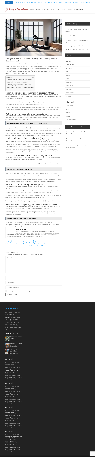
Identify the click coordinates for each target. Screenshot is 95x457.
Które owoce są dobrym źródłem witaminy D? (77, 49)
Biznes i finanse (35, 9)
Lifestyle (68, 75)
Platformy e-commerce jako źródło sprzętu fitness (19, 81)
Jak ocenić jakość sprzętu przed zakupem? (17, 86)
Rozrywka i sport (67, 9)
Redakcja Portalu (20, 63)
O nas (67, 109)
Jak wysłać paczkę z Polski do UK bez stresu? (77, 46)
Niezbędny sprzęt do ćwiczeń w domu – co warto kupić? (21, 240)
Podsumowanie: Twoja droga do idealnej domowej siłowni (21, 87)
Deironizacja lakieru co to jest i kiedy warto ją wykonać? (28, 2)
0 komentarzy (49, 63)
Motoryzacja (69, 82)
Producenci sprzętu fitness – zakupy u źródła (18, 82)
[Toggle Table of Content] (32, 77)
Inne (52, 9)
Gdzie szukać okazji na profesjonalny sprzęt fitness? (19, 84)
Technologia (69, 89)
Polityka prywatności (71, 119)
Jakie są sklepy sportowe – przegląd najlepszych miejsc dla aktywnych (25, 242)
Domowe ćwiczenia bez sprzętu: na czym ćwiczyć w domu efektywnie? (25, 245)
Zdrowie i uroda (78, 9)
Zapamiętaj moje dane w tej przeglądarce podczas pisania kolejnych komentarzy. (28, 291)
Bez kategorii (69, 61)
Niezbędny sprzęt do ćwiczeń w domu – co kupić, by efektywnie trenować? (26, 244)
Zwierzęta (68, 96)
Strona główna (69, 105)
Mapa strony (69, 116)
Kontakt (68, 112)
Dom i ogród (45, 9)
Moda (58, 9)
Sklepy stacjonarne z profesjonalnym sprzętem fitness (20, 79)
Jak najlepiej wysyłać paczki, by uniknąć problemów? (58, 2)
